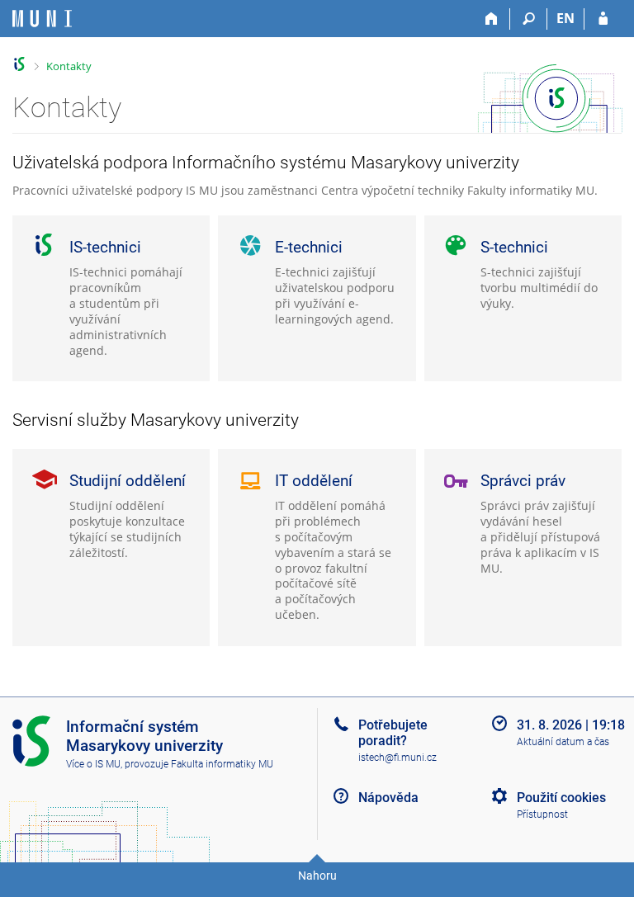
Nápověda (388, 797)
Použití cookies (561, 797)
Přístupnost (542, 814)
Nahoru (317, 875)
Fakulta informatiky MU (222, 764)
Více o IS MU (93, 764)
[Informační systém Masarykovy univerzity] (42, 18)
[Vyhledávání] (528, 19)
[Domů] (491, 19)
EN (565, 18)
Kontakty (69, 66)
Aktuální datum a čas (563, 742)
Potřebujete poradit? (393, 732)
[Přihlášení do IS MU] (603, 19)
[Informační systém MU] (19, 64)
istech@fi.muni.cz (397, 757)
